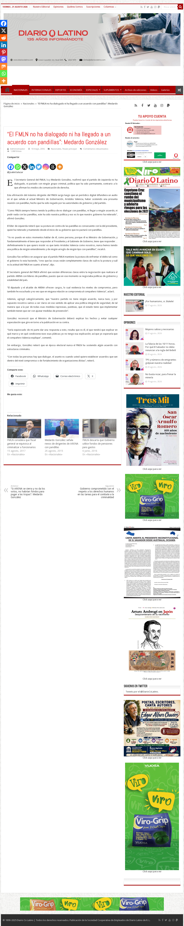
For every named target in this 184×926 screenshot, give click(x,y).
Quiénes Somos (75, 7)
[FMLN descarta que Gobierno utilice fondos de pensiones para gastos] (99, 428)
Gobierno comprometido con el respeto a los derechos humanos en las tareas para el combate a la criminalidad (96, 492)
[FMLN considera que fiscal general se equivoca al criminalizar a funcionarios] (24, 428)
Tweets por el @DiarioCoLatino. (142, 691)
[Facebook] (145, 7)
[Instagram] (46, 165)
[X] (25, 165)
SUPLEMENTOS (111, 90)
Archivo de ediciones (135, 90)
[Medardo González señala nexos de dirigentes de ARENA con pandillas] (62, 428)
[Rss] (141, 7)
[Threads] (53, 165)
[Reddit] (3, 37)
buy (48, 179)
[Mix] (3, 66)
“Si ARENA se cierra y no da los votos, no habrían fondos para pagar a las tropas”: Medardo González (28, 492)
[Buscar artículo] (180, 6)
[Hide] (1, 87)
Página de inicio (12, 103)
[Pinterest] (3, 52)
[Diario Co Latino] (92, 39)
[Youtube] (151, 7)
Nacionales (28, 103)
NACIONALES (20, 90)
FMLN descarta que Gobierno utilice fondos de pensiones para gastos (98, 444)
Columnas (109, 7)
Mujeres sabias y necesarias (159, 329)
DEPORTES (60, 90)
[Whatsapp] (18, 165)
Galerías (165, 90)
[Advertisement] (92, 74)
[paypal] (158, 7)
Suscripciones (93, 7)
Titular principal (69, 149)
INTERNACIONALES (41, 90)
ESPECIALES (92, 90)
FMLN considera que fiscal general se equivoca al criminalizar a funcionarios (21, 444)
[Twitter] (148, 7)
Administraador (17, 149)
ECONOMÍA (76, 90)
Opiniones (58, 7)
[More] (60, 165)
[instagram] (155, 7)
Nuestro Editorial (41, 7)
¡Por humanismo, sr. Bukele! (159, 301)
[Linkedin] (32, 165)
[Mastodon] (3, 59)
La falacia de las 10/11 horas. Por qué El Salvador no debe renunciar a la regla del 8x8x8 (160, 347)
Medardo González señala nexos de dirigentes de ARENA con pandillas (61, 444)
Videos (153, 90)
